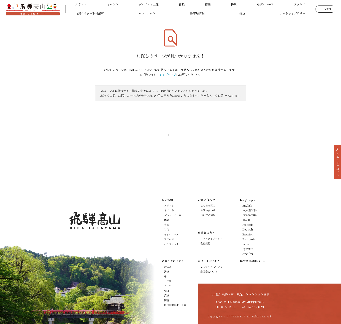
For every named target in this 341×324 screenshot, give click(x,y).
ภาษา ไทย (247, 253)
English (247, 205)
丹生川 (168, 266)
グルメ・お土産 (149, 4)
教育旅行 (205, 243)
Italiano (247, 244)
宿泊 (208, 4)
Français (247, 224)
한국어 (246, 220)
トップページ (167, 75)
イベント (112, 4)
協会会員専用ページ (253, 261)
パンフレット (147, 13)
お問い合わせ (207, 210)
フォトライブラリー (292, 13)
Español (247, 234)
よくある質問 (207, 205)
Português (249, 239)
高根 (166, 295)
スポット (81, 4)
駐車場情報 (197, 13)
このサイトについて (211, 266)
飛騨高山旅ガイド (33, 9)
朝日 (166, 290)
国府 (166, 300)
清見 (166, 271)
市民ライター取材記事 (89, 13)
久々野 (168, 286)
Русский (247, 249)
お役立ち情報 (207, 215)
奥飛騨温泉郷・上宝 (175, 305)
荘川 (166, 276)
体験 (182, 4)
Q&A (242, 13)
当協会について (209, 271)
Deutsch (247, 229)
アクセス (299, 4)
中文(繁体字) (249, 210)
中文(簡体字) (249, 215)
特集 (234, 4)
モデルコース (265, 4)
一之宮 (168, 281)
